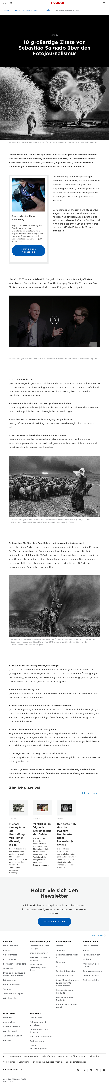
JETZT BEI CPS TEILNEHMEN (29, 250)
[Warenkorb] (4, 3)
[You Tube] (103, 1070)
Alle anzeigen (89, 793)
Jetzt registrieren (54, 922)
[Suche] (11, 3)
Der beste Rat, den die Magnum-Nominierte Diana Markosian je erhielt (66, 834)
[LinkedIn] (90, 1070)
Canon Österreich (12, 1069)
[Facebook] (77, 1070)
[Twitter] (97, 1070)
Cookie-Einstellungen (76, 1062)
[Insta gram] (84, 1070)
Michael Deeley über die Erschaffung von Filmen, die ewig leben (17, 834)
